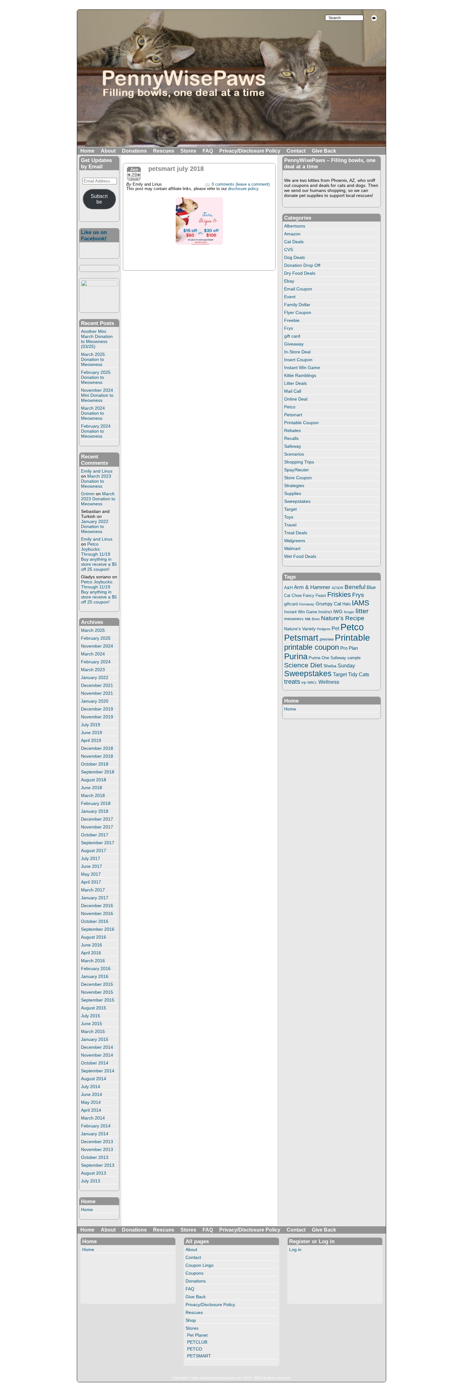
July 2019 (90, 724)
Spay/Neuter (296, 469)
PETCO (194, 1348)
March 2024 (93, 653)
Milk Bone (312, 619)
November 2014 (97, 1055)
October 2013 (94, 1157)
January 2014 (94, 1133)
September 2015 (97, 999)
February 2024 (96, 661)
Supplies (292, 493)
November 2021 (97, 693)
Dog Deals (294, 257)
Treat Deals (295, 532)
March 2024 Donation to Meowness (93, 413)
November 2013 (97, 1149)
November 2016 (97, 913)
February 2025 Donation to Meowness (96, 377)
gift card (292, 336)
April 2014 (91, 1110)
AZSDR (337, 588)
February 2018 (96, 803)
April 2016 (91, 952)
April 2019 (91, 740)
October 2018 (94, 763)
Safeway (292, 446)
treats (292, 681)
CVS (288, 249)
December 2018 (97, 748)
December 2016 (97, 905)
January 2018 (94, 811)
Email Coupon (298, 288)
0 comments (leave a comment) (241, 184)
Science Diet (303, 665)
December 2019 (97, 708)
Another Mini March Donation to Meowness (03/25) (97, 339)
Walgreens (294, 540)
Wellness (328, 682)
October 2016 (94, 921)
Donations (134, 151)
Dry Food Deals (299, 273)
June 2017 (91, 866)
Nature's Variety (300, 628)
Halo (346, 604)
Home (87, 151)
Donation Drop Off (302, 265)
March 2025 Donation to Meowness (93, 359)
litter (362, 611)
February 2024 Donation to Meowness (96, 431)
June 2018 (91, 787)
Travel (290, 524)
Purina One (319, 658)
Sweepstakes (297, 501)
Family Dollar (297, 304)
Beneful (355, 587)
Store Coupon (298, 477)
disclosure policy (243, 189)
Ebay (289, 281)
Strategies (294, 485)
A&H (288, 588)
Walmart (292, 548)
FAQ (208, 151)
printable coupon (311, 647)
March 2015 (93, 1031)
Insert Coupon (298, 359)
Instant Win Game (302, 367)
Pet (335, 628)
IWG (338, 611)
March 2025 (93, 630)
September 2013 (97, 1165)
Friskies (339, 594)
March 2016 (93, 960)
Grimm (87, 493)
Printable (352, 637)
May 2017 (91, 874)
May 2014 (91, 1102)
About (108, 151)
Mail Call (292, 391)
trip (303, 682)
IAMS (360, 603)
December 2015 (97, 984)
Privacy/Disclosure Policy (249, 151)
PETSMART (199, 1355)
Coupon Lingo (200, 1265)
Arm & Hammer (312, 587)
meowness (294, 619)
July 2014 (90, 1086)
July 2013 (90, 1180)
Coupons (194, 1273)
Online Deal (295, 398)
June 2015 (91, 1023)
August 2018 (93, 779)
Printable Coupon (301, 422)
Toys (288, 516)
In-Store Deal (297, 351)
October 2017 (94, 834)
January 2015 (94, 1039)
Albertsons (294, 225)
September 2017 (97, 842)
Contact (296, 151)
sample (354, 658)
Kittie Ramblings (300, 375)
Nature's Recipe (342, 618)
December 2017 (97, 819)
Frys (288, 328)
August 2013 (93, 1173)
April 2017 (91, 881)
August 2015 (93, 1007)
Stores (188, 151)
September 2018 (97, 771)
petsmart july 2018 (176, 168)
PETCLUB (197, 1342)
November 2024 (97, 645)
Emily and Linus (96, 471)
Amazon (292, 233)
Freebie (292, 320)
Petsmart (293, 414)
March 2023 (93, 669)
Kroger (349, 612)
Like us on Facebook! (94, 235)
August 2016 (93, 937)
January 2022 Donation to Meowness (94, 526)
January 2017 (94, 897)
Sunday (346, 665)
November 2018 (97, 756)
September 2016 (97, 929)
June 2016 (91, 944)
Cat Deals (294, 241)
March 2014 (93, 1117)
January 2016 (94, 976)
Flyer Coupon (297, 312)
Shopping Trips (299, 461)
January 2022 (94, 677)
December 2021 (97, 685)
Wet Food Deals (300, 556)
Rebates (292, 430)
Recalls (291, 438)
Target (290, 509)
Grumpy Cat (328, 603)
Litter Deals (295, 383)
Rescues (163, 151)
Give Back (324, 151)
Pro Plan (349, 648)
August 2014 (93, 1078)
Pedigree (323, 629)
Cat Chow (293, 595)
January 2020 (94, 701)
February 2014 (96, 1125)
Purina (295, 656)
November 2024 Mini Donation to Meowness (97, 395)
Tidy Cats (358, 674)
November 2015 (97, 992)
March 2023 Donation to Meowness (96, 481)
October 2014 (94, 1062)
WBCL (312, 682)
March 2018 (93, 795)
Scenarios (294, 454)
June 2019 (91, 732)
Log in (295, 1249)
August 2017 (93, 850)
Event (289, 296)
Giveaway (294, 343)
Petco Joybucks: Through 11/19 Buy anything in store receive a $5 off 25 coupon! (99, 557)
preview (327, 639)
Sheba (329, 665)
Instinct (325, 612)
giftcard (291, 604)
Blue (371, 587)
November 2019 (97, 716)
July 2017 (90, 858)
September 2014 (97, 1070)
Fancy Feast (314, 595)
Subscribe (99, 199)
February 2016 (96, 968)
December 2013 (97, 1141)
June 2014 (91, 1094)
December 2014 (97, 1047)
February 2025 (96, 638)
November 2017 (97, 826)
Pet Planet (197, 1335)
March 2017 (93, 889)
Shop (191, 1320)
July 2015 (90, 1015)
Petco (289, 406)
